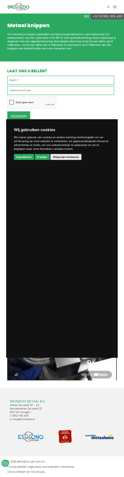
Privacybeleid (17, 467)
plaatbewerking (82, 48)
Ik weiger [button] (42, 157)
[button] (115, 6)
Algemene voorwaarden (43, 467)
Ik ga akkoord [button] (23, 157)
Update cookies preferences (5, 463)
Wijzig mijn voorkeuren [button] (66, 157)
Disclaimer (67, 467)
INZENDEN (19, 116)
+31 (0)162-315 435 (107, 16)
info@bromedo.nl (24, 419)
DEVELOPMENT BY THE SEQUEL (26, 472)
